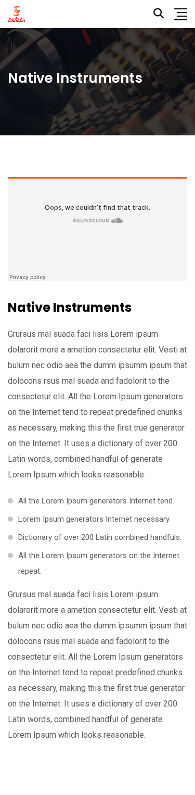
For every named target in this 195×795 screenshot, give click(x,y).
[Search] (158, 13)
